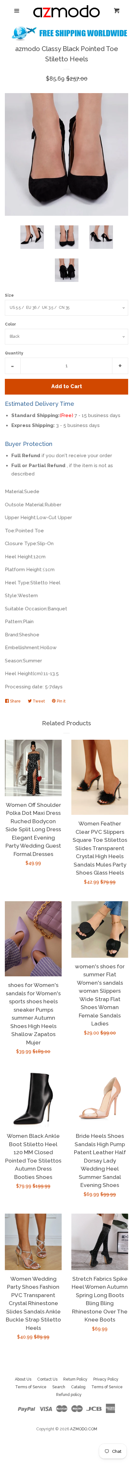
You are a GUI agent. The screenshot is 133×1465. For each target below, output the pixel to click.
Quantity (14, 353)
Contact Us (47, 1379)
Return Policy (75, 1379)
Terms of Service (30, 1387)
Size (9, 295)
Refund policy (69, 1394)
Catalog (78, 1387)
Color (10, 324)
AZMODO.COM (83, 1429)
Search (58, 1387)
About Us (23, 1379)
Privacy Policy (105, 1379)
